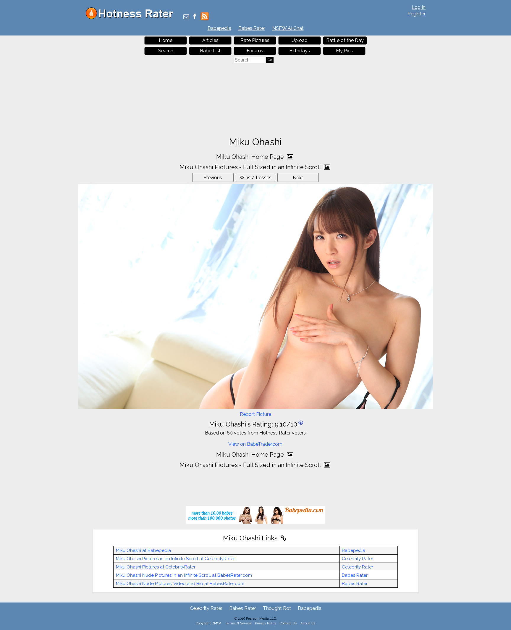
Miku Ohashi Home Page (250, 156)
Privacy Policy (265, 623)
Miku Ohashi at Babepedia (143, 550)
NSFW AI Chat (288, 28)
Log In (419, 7)
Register (416, 14)
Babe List (210, 51)
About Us (307, 623)
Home (165, 40)
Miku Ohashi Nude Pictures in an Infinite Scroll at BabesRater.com (184, 575)
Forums (255, 51)
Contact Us (288, 623)
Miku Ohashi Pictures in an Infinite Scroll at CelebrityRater (175, 558)
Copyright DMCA (208, 623)
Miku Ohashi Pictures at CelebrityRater (155, 567)
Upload (300, 40)
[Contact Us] (186, 17)
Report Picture (255, 414)
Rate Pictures (254, 40)
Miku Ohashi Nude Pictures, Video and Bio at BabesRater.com (180, 583)
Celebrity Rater (357, 558)
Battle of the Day (345, 40)
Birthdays (299, 51)
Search (165, 51)
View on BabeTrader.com (255, 444)
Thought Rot (277, 608)
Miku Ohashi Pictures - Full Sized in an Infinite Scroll (251, 167)
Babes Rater (251, 28)
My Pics (344, 51)
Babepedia (219, 28)
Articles (210, 40)
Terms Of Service (238, 623)
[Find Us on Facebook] (195, 17)
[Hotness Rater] (131, 17)
